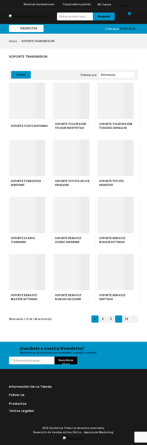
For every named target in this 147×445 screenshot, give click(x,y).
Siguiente (134, 319)
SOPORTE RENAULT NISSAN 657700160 (112, 240)
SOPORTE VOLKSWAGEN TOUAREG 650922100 (115, 126)
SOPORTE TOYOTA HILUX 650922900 (72, 183)
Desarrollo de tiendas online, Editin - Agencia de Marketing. (73, 432)
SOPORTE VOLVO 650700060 (29, 126)
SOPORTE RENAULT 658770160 (112, 297)
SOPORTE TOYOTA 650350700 (111, 183)
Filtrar (20, 74)
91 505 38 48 (127, 28)
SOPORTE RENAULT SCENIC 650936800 (68, 240)
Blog (124, 5)
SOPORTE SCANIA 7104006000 (23, 240)
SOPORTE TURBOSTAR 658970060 (26, 183)
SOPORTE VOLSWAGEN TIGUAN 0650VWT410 (70, 126)
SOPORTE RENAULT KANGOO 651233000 (68, 297)
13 (126, 318)
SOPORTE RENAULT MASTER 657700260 (24, 297)
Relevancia (116, 74)
